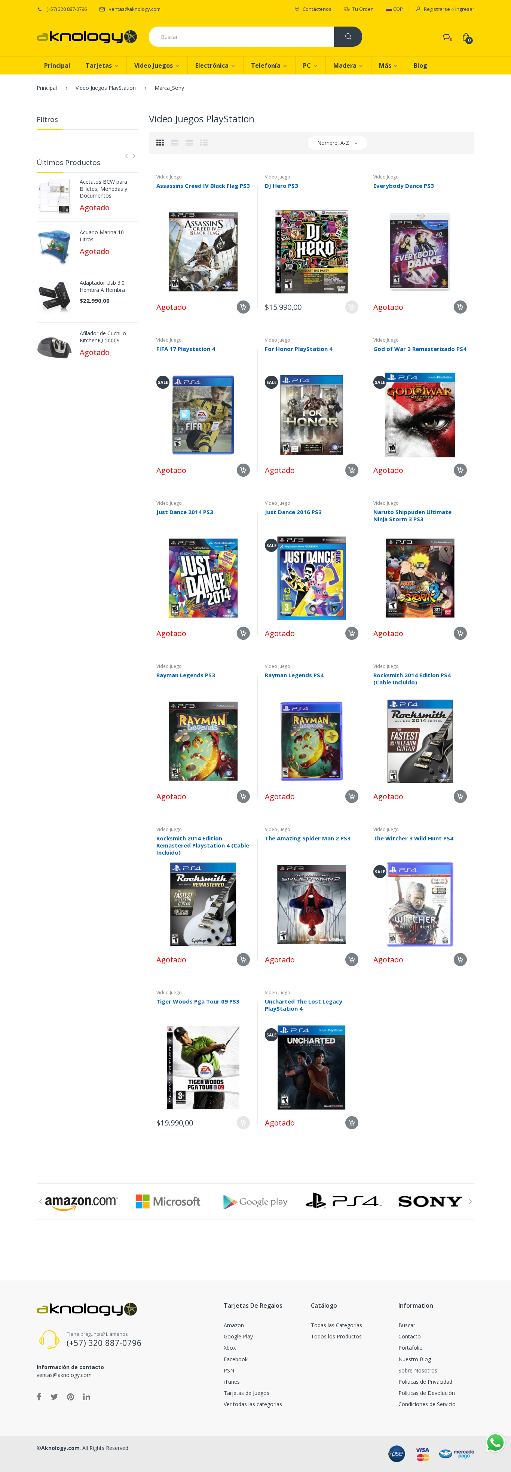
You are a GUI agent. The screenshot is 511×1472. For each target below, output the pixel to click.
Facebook (236, 1359)
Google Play (238, 1336)
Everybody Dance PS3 (403, 185)
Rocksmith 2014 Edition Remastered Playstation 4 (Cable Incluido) (202, 845)
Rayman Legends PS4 (294, 675)
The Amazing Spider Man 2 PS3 (308, 838)
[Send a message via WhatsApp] (495, 1442)
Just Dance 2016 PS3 (293, 512)
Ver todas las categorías (253, 1404)
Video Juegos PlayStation (106, 87)
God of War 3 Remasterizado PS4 (419, 348)
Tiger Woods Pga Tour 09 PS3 (197, 1001)
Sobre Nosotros (417, 1370)
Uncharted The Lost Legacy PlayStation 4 (303, 1005)
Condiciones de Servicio (427, 1404)
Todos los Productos (336, 1336)
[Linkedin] (86, 1396)
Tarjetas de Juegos (246, 1392)
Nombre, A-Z (333, 142)
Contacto (409, 1336)
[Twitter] (54, 1396)
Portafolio (410, 1347)
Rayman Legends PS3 (185, 675)
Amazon (234, 1325)
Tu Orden (363, 9)
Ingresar (464, 9)
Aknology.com (60, 1447)
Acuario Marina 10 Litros (102, 235)
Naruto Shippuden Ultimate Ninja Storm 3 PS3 (412, 515)
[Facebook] (39, 1396)
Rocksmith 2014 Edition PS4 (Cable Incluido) (412, 678)
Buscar (406, 1325)
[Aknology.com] (87, 36)
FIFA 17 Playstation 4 (185, 348)
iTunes (232, 1381)
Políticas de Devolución (426, 1392)
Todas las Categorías (336, 1325)
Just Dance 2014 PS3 (184, 512)
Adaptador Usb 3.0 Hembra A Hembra (102, 286)
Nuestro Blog (414, 1359)
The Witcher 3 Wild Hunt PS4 (413, 838)
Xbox (230, 1347)
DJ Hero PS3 (281, 185)
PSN (229, 1370)
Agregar (351, 307)
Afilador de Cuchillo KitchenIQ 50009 (103, 336)
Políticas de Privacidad (425, 1381)
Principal (47, 87)
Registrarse (437, 9)
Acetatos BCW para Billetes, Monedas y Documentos (103, 188)
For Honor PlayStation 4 (299, 348)
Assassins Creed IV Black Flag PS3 (203, 185)
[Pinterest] (70, 1396)
